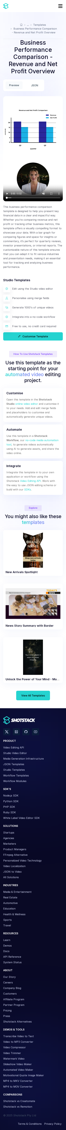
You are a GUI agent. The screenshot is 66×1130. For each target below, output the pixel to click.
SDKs (27, 489)
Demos (7, 945)
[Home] (21, 24)
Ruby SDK (9, 812)
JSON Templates (13, 764)
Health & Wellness (14, 914)
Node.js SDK (10, 795)
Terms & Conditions (30, 1123)
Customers (10, 993)
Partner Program (13, 1004)
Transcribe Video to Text (18, 1036)
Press (6, 1016)
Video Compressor (14, 1047)
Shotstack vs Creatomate (19, 1101)
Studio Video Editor (15, 753)
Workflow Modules (14, 781)
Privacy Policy (53, 1123)
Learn (6, 940)
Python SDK (11, 801)
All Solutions (11, 877)
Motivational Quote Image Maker (23, 1075)
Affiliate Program (13, 999)
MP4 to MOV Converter (18, 1086)
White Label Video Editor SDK (21, 818)
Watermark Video (14, 1058)
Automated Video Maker (18, 1069)
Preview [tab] (14, 85)
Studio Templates (14, 769)
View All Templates (33, 695)
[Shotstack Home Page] (16, 6)
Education (9, 908)
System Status (12, 962)
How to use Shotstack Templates (33, 354)
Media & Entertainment (17, 891)
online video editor (26, 403)
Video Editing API (30, 480)
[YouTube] (35, 732)
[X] (7, 732)
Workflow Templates (16, 775)
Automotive (10, 903)
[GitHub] (26, 732)
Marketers (9, 843)
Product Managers (14, 849)
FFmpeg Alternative (15, 854)
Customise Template (35, 336)
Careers (8, 982)
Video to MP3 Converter (18, 1041)
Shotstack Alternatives (17, 1021)
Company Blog (12, 988)
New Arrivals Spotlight (22, 572)
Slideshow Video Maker (17, 1064)
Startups (8, 832)
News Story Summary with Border (30, 625)
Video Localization (14, 866)
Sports (7, 919)
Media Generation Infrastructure (23, 758)
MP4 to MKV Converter (18, 1080)
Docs (6, 951)
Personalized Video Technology (22, 860)
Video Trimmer (12, 1053)
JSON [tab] (34, 85)
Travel (7, 925)
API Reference (12, 956)
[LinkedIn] (16, 732)
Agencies (8, 838)
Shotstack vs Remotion (17, 1106)
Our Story (9, 976)
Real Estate (10, 897)
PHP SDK (9, 806)
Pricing (7, 1010)
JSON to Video (12, 871)
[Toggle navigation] (59, 6)
